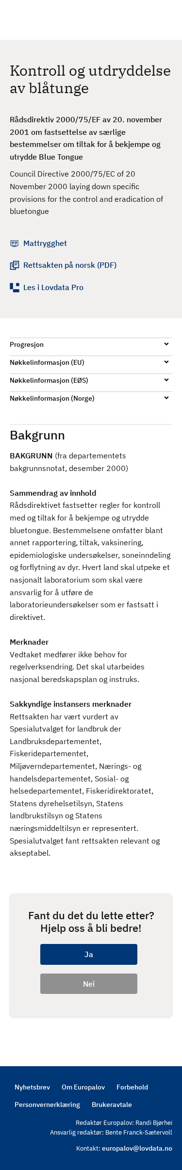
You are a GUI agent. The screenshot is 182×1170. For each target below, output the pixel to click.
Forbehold (132, 1087)
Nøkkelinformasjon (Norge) (52, 398)
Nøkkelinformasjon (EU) (47, 362)
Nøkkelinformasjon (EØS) (49, 380)
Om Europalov (83, 1087)
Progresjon (27, 344)
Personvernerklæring (47, 1104)
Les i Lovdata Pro (53, 287)
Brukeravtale (112, 1104)
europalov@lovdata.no (137, 1148)
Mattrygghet (45, 243)
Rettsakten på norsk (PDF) (69, 265)
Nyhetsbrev (32, 1087)
